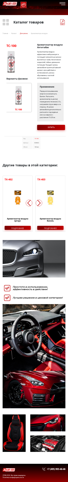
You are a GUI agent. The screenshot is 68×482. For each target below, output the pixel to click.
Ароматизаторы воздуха (39, 33)
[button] (39, 203)
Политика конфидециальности (13, 477)
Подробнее (17, 228)
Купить (51, 127)
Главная (5, 33)
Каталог (14, 33)
